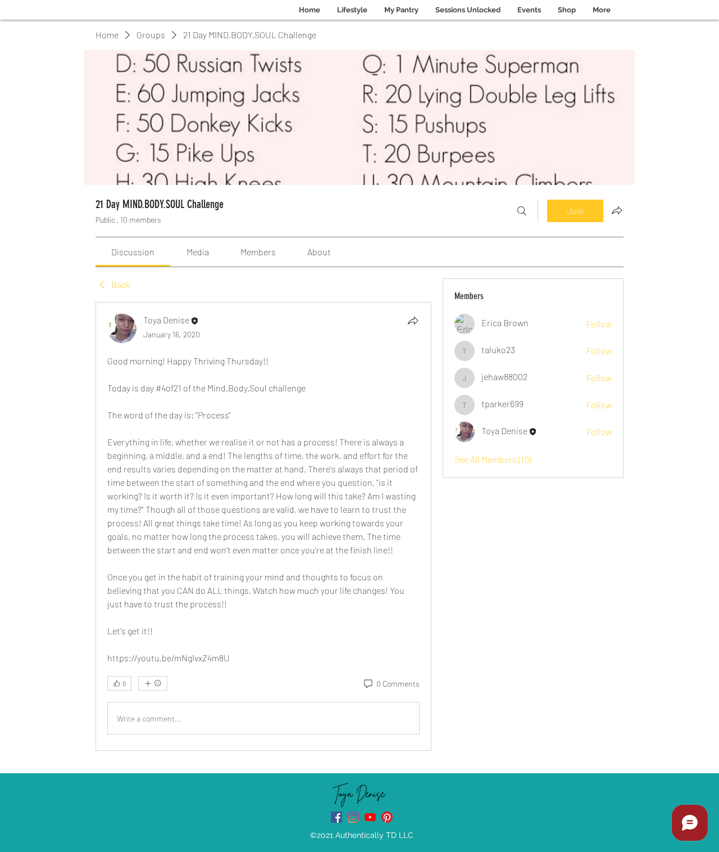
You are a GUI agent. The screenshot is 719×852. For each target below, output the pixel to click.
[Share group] (617, 210)
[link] (132, 251)
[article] (263, 526)
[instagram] (353, 817)
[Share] (413, 320)
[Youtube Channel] (370, 817)
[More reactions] (152, 683)
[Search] (522, 211)
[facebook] (336, 817)
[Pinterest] (387, 817)
